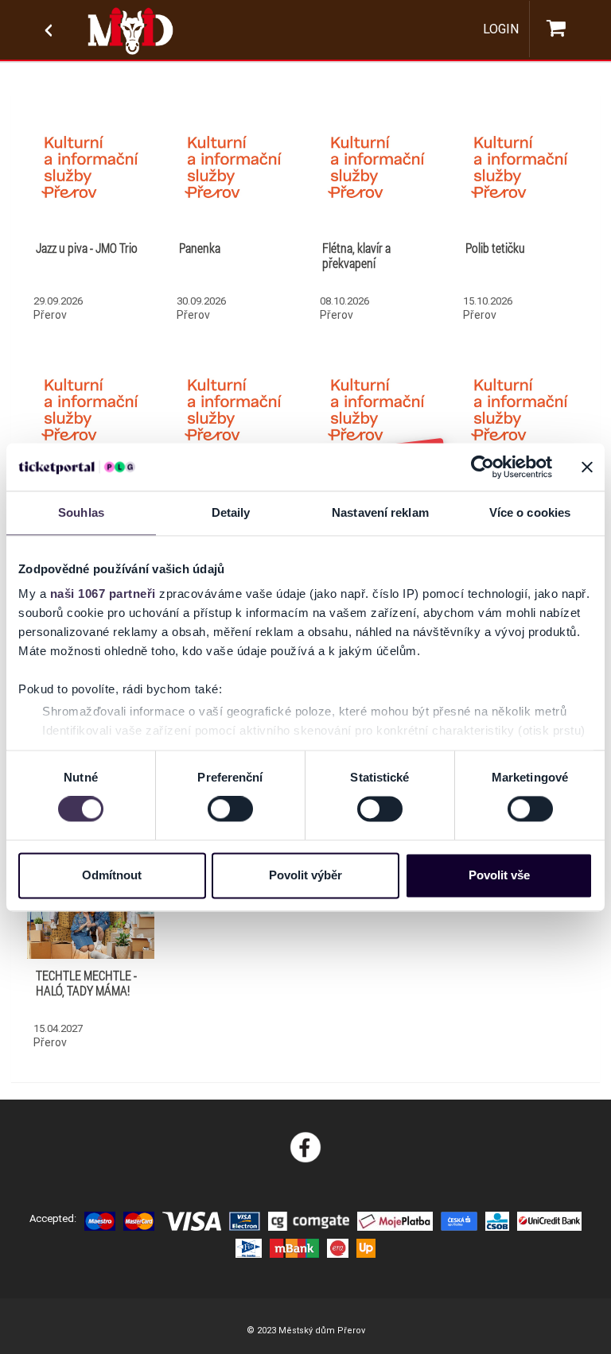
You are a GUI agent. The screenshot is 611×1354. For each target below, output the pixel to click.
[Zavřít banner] (587, 466)
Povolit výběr (305, 875)
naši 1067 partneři (103, 593)
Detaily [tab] (231, 512)
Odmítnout (112, 875)
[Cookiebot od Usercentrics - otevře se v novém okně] (482, 467)
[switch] (230, 809)
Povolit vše (499, 875)
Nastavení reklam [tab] (380, 512)
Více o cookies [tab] (529, 512)
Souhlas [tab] (81, 512)
